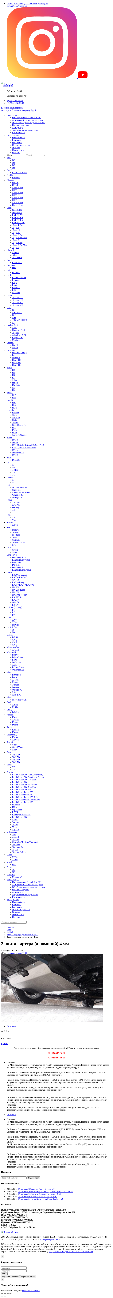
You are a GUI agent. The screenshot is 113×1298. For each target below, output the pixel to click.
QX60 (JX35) (18, 452)
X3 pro (15, 525)
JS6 (13, 467)
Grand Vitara (17, 747)
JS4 (13, 465)
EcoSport (16, 287)
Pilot (14, 397)
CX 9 (14, 645)
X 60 (14, 620)
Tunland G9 (17, 300)
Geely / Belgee (13, 325)
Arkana (15, 720)
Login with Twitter (28, 1277)
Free (14, 864)
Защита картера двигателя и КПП (22, 934)
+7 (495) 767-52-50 (56, 1053)
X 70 (14, 622)
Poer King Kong (19, 352)
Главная (10, 927)
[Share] (5, 1293)
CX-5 (14, 640)
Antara (15, 705)
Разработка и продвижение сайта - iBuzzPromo (71, 1251)
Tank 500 (16, 757)
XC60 (15, 859)
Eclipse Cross (18, 667)
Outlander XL (18, 670)
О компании (18, 150)
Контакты (16, 140)
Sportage (16, 535)
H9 (13, 375)
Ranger (15, 285)
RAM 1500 (17, 262)
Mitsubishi (11, 652)
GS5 (14, 315)
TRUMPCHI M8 (19, 320)
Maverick (16, 292)
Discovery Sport (19, 557)
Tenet (9, 765)
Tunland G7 (17, 297)
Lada (9, 547)
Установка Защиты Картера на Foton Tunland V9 (40, 1199)
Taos (14, 834)
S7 (13, 322)
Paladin (15, 712)
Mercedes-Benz (13, 647)
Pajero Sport (17, 657)
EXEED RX (17, 217)
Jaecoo (10, 477)
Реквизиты (17, 142)
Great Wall (11, 350)
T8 (13, 770)
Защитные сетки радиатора (25, 130)
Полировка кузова (20, 125)
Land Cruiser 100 (19, 817)
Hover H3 (16, 360)
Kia (8, 527)
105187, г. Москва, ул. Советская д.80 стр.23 (27, 3)
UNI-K (15, 182)
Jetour (9, 500)
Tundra (15, 824)
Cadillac (10, 175)
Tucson (15, 422)
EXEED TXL (18, 222)
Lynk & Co (12, 627)
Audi (9, 157)
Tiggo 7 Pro (17, 235)
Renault (10, 715)
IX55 (14, 432)
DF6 (14, 267)
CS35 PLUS (17, 187)
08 (13, 630)
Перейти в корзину (31, 1290)
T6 (13, 475)
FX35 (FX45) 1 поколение (24, 447)
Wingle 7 (16, 357)
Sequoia (15, 822)
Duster (15, 725)
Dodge (10, 260)
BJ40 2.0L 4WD (19, 172)
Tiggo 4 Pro (17, 225)
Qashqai (15, 687)
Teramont (16, 844)
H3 (13, 370)
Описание (11, 1026)
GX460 (15, 580)
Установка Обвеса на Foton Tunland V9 (36, 1189)
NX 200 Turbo (18, 590)
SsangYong (12, 735)
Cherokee (16, 490)
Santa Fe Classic (19, 435)
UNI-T (15, 185)
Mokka (15, 707)
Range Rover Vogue (21, 560)
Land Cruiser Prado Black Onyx (26, 799)
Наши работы (18, 137)
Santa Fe (16, 417)
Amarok (15, 837)
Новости (16, 152)
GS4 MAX (17, 312)
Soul (14, 545)
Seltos (14, 537)
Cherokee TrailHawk (21, 492)
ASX (14, 665)
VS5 (14, 517)
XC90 (15, 857)
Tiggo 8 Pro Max (19, 245)
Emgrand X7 (17, 337)
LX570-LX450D (19, 577)
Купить (4, 1043)
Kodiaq (15, 730)
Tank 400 (16, 760)
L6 (13, 610)
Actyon (15, 740)
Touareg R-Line (19, 852)
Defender (16, 565)
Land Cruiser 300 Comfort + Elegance (29, 777)
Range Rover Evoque (21, 570)
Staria (14, 415)
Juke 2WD (16, 695)
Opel (9, 702)
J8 (13, 482)
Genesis (10, 342)
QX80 (15, 455)
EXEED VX (17, 215)
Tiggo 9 (15, 247)
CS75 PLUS (17, 197)
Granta (15, 550)
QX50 (15, 442)
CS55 (14, 190)
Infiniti (9, 437)
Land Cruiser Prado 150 (22, 794)
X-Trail (15, 680)
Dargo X (16, 385)
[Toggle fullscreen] (8, 1293)
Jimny (14, 750)
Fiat (8, 270)
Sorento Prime (18, 542)
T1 (13, 512)
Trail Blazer (17, 257)
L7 (13, 612)
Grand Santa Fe (19, 425)
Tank (9, 752)
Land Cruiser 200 (19, 782)
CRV (14, 395)
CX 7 (14, 642)
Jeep (8, 485)
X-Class (15, 650)
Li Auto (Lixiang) (14, 607)
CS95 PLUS (17, 202)
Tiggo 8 (15, 240)
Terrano (15, 685)
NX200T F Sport (19, 595)
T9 (13, 472)
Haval (9, 367)
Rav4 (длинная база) (21, 814)
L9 (13, 615)
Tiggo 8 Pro (17, 242)
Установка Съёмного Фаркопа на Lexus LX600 (40, 1194)
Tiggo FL (16, 230)
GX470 (15, 602)
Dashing (15, 507)
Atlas (14, 327)
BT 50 (15, 637)
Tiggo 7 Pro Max (19, 237)
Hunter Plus (17, 205)
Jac (8, 462)
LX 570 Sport (18, 597)
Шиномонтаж (18, 132)
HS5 (14, 402)
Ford (9, 275)
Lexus (9, 572)
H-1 (14, 427)
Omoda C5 (17, 210)
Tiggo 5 (15, 227)
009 (13, 872)
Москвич (11, 874)
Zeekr (9, 867)
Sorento (15, 532)
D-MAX (16, 460)
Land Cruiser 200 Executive (24, 784)
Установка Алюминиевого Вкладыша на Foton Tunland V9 (45, 1191)
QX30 (15, 440)
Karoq (15, 732)
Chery (9, 207)
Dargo (15, 382)
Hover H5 (16, 362)
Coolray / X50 (18, 330)
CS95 (14, 200)
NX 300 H (16, 592)
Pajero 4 (15, 655)
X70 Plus (16, 505)
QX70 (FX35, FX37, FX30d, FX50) (28, 445)
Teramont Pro (18, 847)
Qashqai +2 (17, 690)
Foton (9, 295)
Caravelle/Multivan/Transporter (25, 842)
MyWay (15, 625)
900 (13, 632)
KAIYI (10, 522)
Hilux (14, 807)
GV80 (15, 347)
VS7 (14, 520)
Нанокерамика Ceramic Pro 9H (26, 117)
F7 (13, 377)
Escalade (16, 177)
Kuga (14, 282)
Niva (9, 697)
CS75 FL (16, 195)
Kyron (15, 737)
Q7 (13, 160)
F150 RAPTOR (19, 277)
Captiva (15, 252)
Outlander (16, 662)
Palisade (15, 412)
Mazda (10, 635)
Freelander (16, 562)
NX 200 (15, 587)
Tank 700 (16, 762)
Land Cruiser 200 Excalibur (24, 787)
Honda (10, 392)
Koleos (15, 722)
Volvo (9, 854)
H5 (13, 390)
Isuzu (9, 457)
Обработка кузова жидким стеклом (28, 122)
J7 (13, 480)
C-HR (15, 819)
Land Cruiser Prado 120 (22, 802)
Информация (13, 135)
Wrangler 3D (17, 495)
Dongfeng (11, 265)
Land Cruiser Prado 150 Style (25, 797)
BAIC (9, 170)
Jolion (14, 380)
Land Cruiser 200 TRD (22, 789)
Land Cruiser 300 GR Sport (24, 779)
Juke (14, 692)
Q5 (13, 162)
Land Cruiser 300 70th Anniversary (27, 774)
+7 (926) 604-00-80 (15, 103)
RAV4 (15, 812)
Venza (15, 827)
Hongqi (10, 400)
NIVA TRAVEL (19, 700)
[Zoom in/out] (10, 1293)
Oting (9, 710)
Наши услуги (13, 115)
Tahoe (15, 255)
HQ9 (14, 407)
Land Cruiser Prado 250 (22, 792)
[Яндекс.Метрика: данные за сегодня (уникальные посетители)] (10, 1232)
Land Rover (12, 555)
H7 (13, 372)
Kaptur (15, 717)
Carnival (16, 540)
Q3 (13, 165)
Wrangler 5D (17, 497)
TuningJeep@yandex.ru (17, 6)
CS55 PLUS (17, 192)
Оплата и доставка (21, 145)
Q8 (13, 167)
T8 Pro (15, 470)
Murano (15, 682)
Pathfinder (16, 675)
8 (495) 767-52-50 (15, 100)
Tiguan (15, 849)
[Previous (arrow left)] (2, 1296)
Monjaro (16, 340)
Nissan (10, 672)
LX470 (15, 605)
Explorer (16, 280)
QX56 (15, 450)
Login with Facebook (10, 1277)
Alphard (15, 829)
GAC (9, 307)
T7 (13, 767)
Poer (14, 355)
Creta (14, 420)
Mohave (15, 530)
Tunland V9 (17, 305)
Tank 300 (16, 755)
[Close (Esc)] (2, 1293)
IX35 (14, 430)
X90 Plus (16, 502)
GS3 (14, 310)
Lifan (9, 617)
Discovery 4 (17, 567)
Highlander (17, 809)
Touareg (15, 839)
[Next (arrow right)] (5, 1296)
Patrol (14, 677)
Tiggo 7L (16, 232)
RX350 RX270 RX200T (23, 585)
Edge (14, 290)
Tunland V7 (17, 302)
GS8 (14, 317)
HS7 (14, 405)
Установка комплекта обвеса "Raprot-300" (37, 1196)
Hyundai (10, 410)
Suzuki (10, 742)
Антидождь (17, 127)
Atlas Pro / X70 (19, 335)
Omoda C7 (17, 212)
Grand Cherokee (19, 487)
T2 (13, 510)
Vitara (14, 745)
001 (13, 869)
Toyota (10, 772)
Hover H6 (16, 365)
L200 (14, 660)
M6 (13, 387)
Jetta (8, 515)
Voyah (9, 862)
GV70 (15, 345)
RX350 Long (18, 582)
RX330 (15, 600)
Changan (10, 180)
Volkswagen (12, 832)
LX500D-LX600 (19, 575)
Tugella (15, 332)
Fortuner (16, 804)
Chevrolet (11, 250)
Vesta (14, 552)
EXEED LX (17, 220)
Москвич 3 (17, 877)
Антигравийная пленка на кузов (27, 120)
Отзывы (16, 147)
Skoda (9, 727)
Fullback (16, 272)
